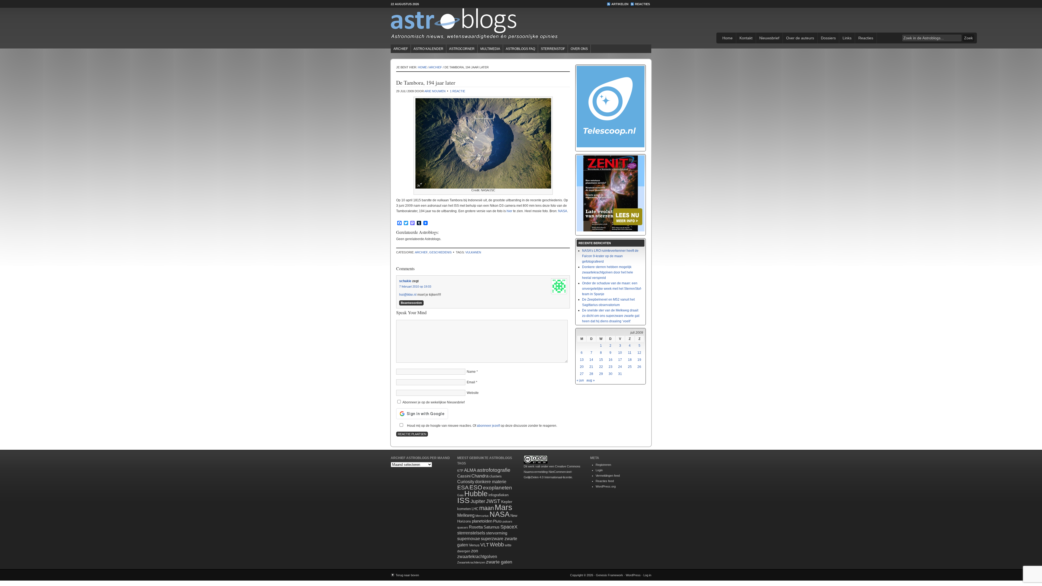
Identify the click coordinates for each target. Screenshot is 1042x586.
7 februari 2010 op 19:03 (415, 286)
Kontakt (745, 38)
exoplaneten (497, 488)
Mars (503, 507)
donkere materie (490, 481)
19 (639, 360)
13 (582, 360)
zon (474, 550)
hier (509, 211)
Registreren (603, 464)
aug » (590, 380)
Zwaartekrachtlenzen (471, 562)
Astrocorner (462, 49)
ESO (475, 487)
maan (486, 508)
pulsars (507, 521)
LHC (475, 509)
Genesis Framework (609, 575)
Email (471, 382)
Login (599, 470)
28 (591, 374)
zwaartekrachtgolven (477, 556)
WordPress (633, 575)
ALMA (470, 470)
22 (601, 367)
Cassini (464, 476)
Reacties (642, 4)
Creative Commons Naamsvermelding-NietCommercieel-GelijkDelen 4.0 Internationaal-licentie (552, 472)
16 (610, 360)
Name (471, 372)
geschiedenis (440, 252)
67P (460, 471)
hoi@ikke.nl (408, 295)
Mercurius (482, 515)
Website (473, 393)
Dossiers (828, 38)
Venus (474, 545)
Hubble (476, 493)
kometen (464, 509)
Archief (400, 49)
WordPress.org (606, 486)
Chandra (479, 476)
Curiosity (465, 481)
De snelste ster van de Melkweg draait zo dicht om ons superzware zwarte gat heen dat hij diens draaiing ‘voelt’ (610, 315)
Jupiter (478, 501)
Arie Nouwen (435, 91)
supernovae (468, 538)
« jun (580, 380)
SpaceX (508, 527)
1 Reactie (457, 91)
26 (639, 367)
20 (582, 367)
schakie (405, 281)
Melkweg (466, 515)
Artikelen (619, 4)
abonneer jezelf (488, 426)
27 (582, 374)
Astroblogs (521, 25)
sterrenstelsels (471, 532)
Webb (497, 544)
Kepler (506, 501)
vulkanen (473, 252)
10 (620, 353)
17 (620, 360)
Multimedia (490, 49)
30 (610, 374)
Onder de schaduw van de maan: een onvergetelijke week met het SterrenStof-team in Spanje (612, 288)
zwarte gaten (499, 562)
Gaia (460, 495)
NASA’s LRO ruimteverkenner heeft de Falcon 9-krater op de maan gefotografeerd (610, 256)
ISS (463, 500)
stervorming (496, 533)
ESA (463, 487)
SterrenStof (553, 49)
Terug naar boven (407, 575)
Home (727, 38)
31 (620, 374)
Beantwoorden (411, 302)
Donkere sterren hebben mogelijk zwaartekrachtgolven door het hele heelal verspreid (607, 272)
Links (847, 38)
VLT (484, 544)
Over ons (579, 49)
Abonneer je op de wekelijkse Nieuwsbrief (433, 402)
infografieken (498, 495)
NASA (562, 211)
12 (639, 353)
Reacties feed (605, 481)
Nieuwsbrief (769, 38)
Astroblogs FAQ (520, 49)
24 (620, 367)
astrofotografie (493, 470)
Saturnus (492, 527)
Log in (647, 575)
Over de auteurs (800, 38)
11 (629, 353)
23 (610, 367)
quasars (462, 527)
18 (630, 360)
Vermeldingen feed (608, 475)
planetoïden (482, 521)
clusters (495, 476)
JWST (493, 501)
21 (591, 367)
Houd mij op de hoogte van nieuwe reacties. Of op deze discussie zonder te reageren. (481, 426)
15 (601, 360)
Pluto (497, 521)
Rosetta (476, 527)
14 (591, 360)
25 (630, 367)
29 (601, 374)
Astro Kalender (428, 49)
